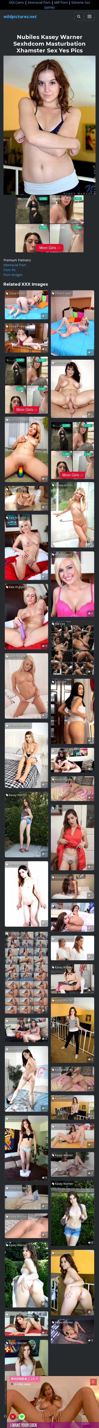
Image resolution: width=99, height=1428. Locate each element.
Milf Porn (61, 2)
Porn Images (13, 274)
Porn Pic (9, 270)
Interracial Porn (39, 2)
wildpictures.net (20, 16)
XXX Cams (16, 2)
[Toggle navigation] (89, 16)
